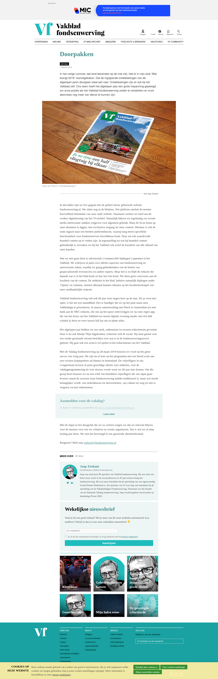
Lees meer (109, 414)
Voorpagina (41, 41)
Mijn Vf (88, 630)
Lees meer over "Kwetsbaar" (75, 574)
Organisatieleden (91, 646)
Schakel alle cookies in (146, 667)
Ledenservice (90, 642)
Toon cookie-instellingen (173, 667)
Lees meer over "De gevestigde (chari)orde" (142, 605)
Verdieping (72, 41)
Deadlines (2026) (117, 646)
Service (114, 630)
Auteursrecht (65, 657)
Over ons (64, 630)
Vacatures (157, 41)
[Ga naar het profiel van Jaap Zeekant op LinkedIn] (72, 483)
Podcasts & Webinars (133, 41)
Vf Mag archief (92, 41)
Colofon (63, 638)
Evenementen (115, 638)
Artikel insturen (116, 634)
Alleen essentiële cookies (148, 672)
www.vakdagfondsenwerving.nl (116, 407)
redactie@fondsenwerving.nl (100, 442)
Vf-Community (175, 41)
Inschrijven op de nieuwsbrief (151, 641)
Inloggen (143, 34)
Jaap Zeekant (153, 194)
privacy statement (129, 536)
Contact (63, 642)
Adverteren (64, 646)
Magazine (110, 41)
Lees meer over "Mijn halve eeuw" (109, 605)
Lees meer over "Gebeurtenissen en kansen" (109, 574)
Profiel (153, 34)
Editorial (64, 64)
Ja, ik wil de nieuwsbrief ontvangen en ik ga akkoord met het (103, 536)
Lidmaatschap (65, 661)
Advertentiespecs (117, 642)
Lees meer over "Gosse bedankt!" (75, 605)
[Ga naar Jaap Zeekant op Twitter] (68, 483)
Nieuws (57, 41)
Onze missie (65, 650)
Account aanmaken (92, 638)
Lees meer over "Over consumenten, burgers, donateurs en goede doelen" (142, 574)
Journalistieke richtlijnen (69, 653)
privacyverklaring (61, 674)
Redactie (63, 634)
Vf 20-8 (79, 456)
